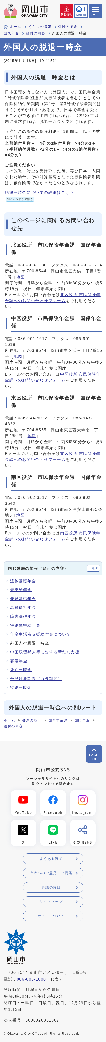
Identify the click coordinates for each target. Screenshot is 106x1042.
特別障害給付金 (25, 625)
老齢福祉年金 (23, 608)
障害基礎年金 (23, 616)
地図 (20, 277)
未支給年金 (21, 590)
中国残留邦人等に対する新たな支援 (45, 652)
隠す (95, 568)
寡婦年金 (18, 661)
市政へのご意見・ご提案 (51, 873)
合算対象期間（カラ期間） (36, 679)
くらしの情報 (40, 27)
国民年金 (11, 33)
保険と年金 (67, 27)
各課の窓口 (31, 720)
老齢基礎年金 (23, 599)
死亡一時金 (21, 670)
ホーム (15, 27)
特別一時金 (21, 687)
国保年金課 (58, 720)
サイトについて (51, 916)
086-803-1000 (31, 979)
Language (81, 15)
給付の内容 (35, 33)
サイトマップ (51, 902)
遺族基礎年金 (23, 581)
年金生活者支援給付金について (40, 634)
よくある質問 (51, 859)
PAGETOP (94, 757)
